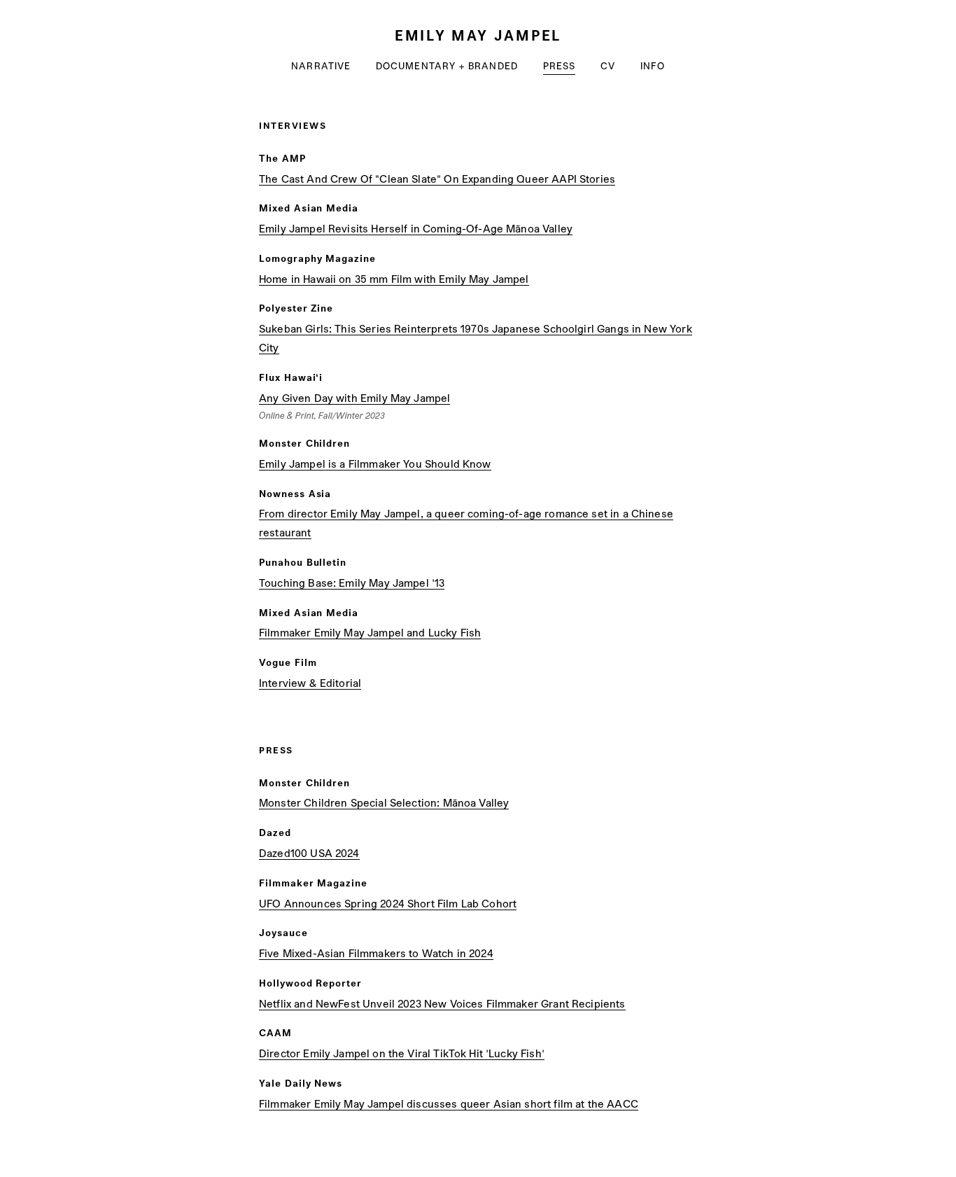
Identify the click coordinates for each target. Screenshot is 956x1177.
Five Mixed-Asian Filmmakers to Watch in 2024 (376, 953)
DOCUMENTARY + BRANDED (447, 65)
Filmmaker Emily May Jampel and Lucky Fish (370, 632)
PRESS (559, 65)
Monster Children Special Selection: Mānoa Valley (384, 802)
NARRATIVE (321, 65)
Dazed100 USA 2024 (309, 853)
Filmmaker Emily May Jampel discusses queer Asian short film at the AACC (448, 1103)
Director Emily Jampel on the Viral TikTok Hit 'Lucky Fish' (401, 1053)
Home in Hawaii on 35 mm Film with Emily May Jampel (394, 278)
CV (607, 65)
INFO (652, 65)
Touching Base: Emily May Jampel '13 (351, 582)
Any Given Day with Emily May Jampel (354, 397)
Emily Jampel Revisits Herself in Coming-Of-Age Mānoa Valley (415, 228)
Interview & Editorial (310, 682)
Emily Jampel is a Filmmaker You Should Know (375, 463)
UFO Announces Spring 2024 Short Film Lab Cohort (387, 903)
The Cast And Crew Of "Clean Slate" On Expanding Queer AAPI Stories (437, 178)
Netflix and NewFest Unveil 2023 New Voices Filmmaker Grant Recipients (442, 1003)
